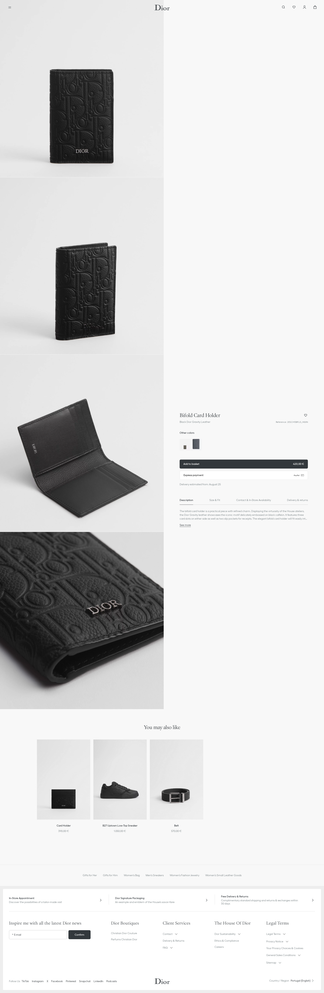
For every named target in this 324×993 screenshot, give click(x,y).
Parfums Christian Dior (124, 939)
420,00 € (243, 463)
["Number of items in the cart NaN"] (315, 7)
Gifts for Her (90, 875)
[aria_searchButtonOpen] (283, 7)
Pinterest (71, 981)
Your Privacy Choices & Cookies (284, 948)
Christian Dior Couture (124, 933)
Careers (219, 946)
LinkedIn (98, 981)
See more (185, 525)
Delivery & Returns (173, 940)
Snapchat (85, 981)
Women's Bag (132, 875)
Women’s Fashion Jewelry (184, 875)
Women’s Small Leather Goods (223, 875)
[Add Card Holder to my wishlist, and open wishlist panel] (90, 747)
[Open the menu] (9, 7)
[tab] (186, 500)
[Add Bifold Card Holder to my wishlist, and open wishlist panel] (305, 415)
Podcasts (111, 981)
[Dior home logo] (162, 7)
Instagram (38, 981)
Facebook (57, 981)
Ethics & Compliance (226, 940)
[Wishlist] (294, 7)
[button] (82, 88)
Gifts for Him (110, 875)
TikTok (25, 981)
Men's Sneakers (155, 875)
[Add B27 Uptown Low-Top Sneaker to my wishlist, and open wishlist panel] (146, 747)
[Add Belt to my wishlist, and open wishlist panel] (203, 747)
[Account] (304, 7)
